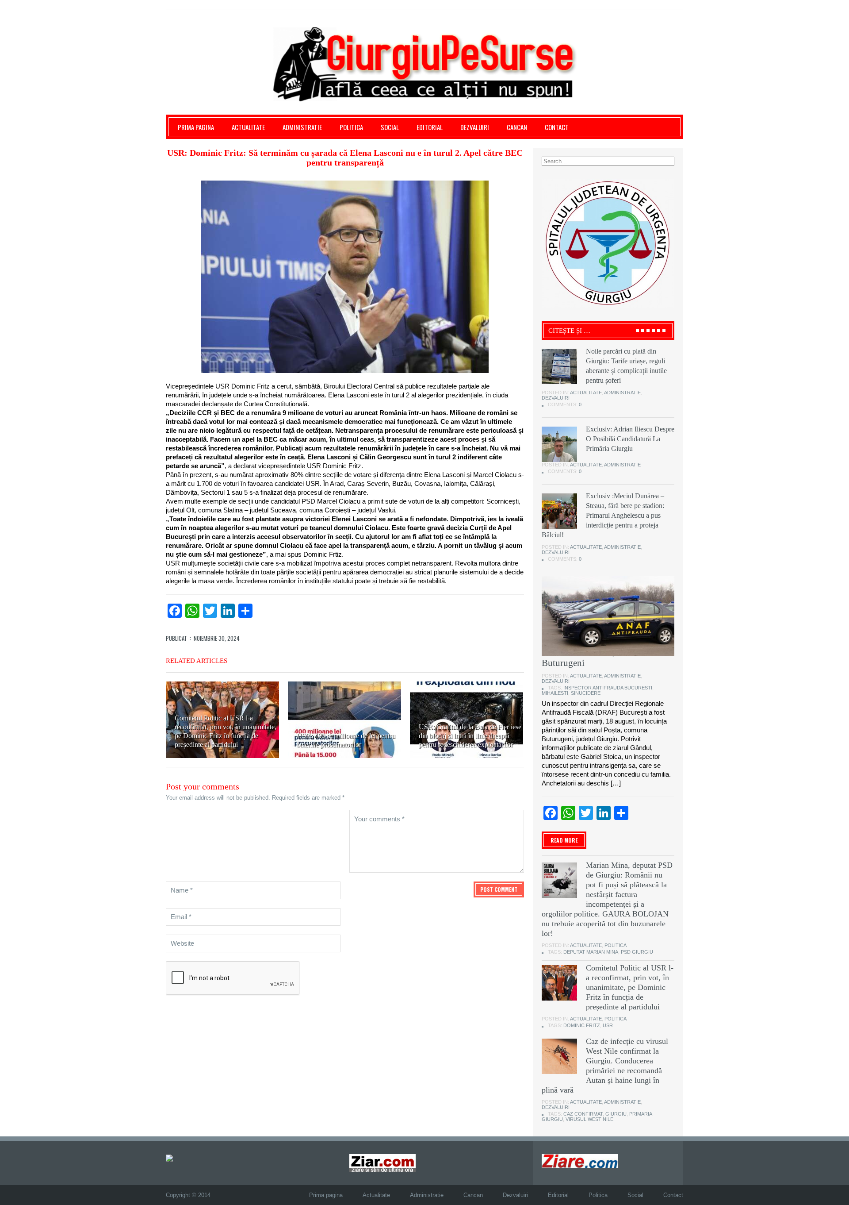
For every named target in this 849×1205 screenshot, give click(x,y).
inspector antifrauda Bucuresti (607, 687)
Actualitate (248, 127)
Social (390, 127)
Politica (351, 127)
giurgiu (616, 1113)
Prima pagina (196, 127)
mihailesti (555, 693)
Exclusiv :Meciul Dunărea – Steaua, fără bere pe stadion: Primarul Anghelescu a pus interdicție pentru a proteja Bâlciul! (603, 515)
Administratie (302, 127)
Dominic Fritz (581, 1025)
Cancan (517, 127)
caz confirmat (583, 1113)
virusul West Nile (589, 1119)
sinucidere (585, 693)
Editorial (430, 127)
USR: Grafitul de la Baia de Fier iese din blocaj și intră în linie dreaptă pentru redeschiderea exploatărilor (470, 735)
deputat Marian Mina (590, 952)
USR (608, 1025)
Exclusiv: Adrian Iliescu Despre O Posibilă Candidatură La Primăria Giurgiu (630, 438)
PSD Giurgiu (637, 952)
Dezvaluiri (474, 127)
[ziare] (382, 1162)
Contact (557, 127)
